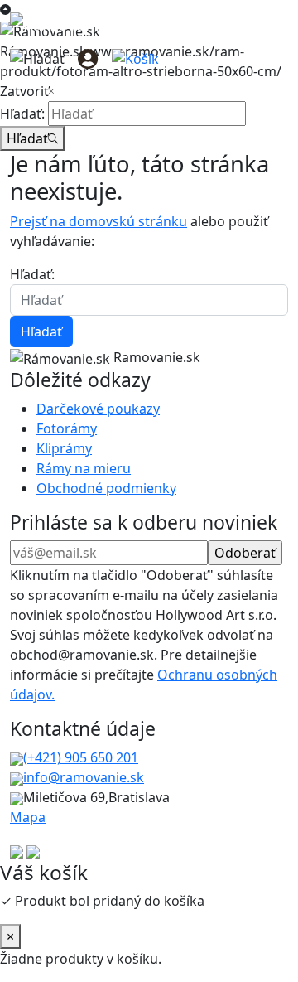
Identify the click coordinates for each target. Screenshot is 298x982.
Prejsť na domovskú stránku (98, 221)
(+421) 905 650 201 (80, 757)
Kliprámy (64, 448)
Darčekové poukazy (98, 408)
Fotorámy (66, 428)
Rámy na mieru (83, 468)
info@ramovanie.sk (83, 777)
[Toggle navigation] (265, 58)
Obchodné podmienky (106, 488)
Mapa (28, 817)
